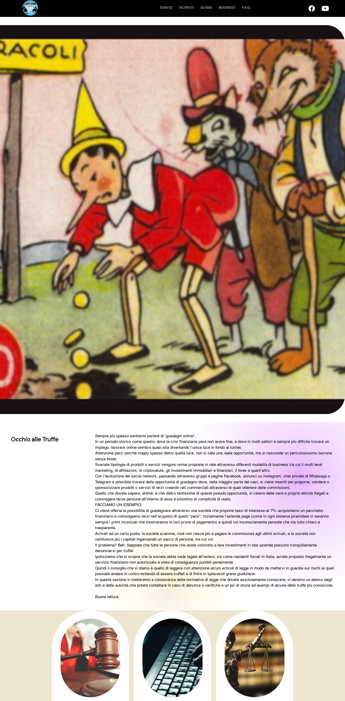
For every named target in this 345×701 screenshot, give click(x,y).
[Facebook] (311, 8)
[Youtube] (325, 8)
